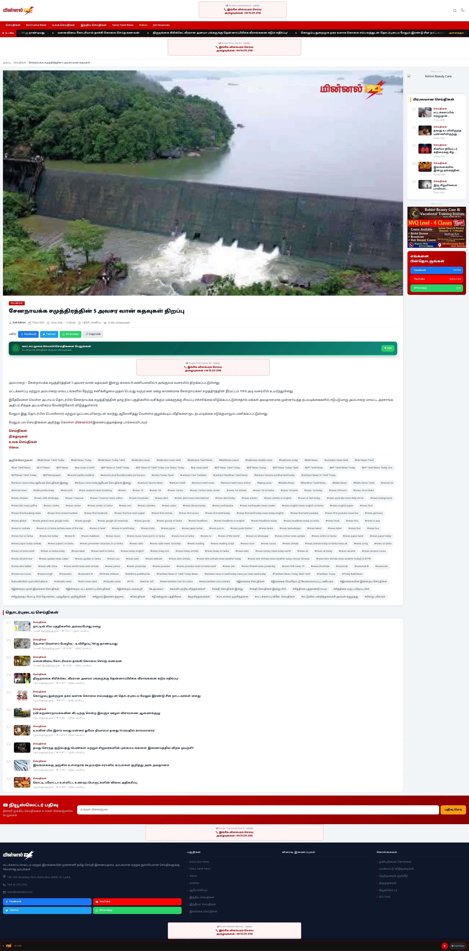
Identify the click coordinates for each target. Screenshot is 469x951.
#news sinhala (290, 543)
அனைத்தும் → (457, 33)
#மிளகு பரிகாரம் (375, 596)
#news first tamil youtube (304, 513)
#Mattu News (339, 483)
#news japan (168, 528)
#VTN (130, 581)
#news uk (302, 551)
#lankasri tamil (177, 483)
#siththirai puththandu (137, 574)
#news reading (195, 543)
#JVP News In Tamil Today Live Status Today (160, 467)
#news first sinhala (162, 513)
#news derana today (194, 505)
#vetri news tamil (87, 581)
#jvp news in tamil (84, 467)
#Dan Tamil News (20, 467)
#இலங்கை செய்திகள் (250, 581)
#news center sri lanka (100, 505)
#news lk (70, 536)
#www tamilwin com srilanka (214, 581)
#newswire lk (85, 574)
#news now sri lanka (182, 536)
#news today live (159, 551)
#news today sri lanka (217, 551)
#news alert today (225, 498)
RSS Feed (384, 897)
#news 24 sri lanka (363, 490)
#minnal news (19, 490)
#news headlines (198, 521)
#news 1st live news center (205, 490)
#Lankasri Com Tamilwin (193, 475)
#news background (381, 498)
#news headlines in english (229, 521)
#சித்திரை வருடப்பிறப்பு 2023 (351, 589)
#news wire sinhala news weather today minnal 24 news (279, 559)
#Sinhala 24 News (109, 574)
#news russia (268, 543)
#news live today (49, 536)
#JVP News (62, 467)
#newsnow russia (21, 574)
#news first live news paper (129, 513)
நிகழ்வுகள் (18, 437)
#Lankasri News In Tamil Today (318, 475)
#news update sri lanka (88, 559)
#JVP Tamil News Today (342, 467)
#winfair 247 (147, 581)
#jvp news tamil (199, 467)
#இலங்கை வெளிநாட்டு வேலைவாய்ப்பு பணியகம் (302, 581)
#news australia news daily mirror (345, 498)
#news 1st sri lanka (263, 490)
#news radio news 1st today (165, 543)
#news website (153, 559)
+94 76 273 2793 (17, 884)
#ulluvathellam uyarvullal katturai (29, 581)
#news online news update (290, 536)
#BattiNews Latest (229, 460)
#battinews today (288, 460)
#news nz (206, 536)
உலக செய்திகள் (63, 25)
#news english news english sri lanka (302, 505)
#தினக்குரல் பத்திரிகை (166, 596)
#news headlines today (264, 521)
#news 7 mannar (74, 498)
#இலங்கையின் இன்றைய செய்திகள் (363, 581)
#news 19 (137, 490)
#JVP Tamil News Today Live (377, 467)
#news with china (47, 566)
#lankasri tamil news (203, 483)
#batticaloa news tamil (169, 460)
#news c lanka (51, 505)
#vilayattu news (112, 581)
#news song (361, 543)
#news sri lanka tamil (22, 551)
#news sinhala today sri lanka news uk (326, 543)
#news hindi (332, 521)
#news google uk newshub (113, 521)
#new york (67, 490)
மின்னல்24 (83, 422)
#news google (83, 521)
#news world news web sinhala (81, 566)
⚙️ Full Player (457, 946)
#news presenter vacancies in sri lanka (101, 543)
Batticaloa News (36, 25)
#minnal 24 (387, 483)
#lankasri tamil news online (236, 483)
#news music (113, 536)
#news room (247, 543)
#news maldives (90, 536)
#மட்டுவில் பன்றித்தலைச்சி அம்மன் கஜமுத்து (329, 596)
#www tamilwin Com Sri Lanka (176, 581)
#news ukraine (347, 551)
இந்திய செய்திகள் (94, 25)
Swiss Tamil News (122, 25)
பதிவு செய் (453, 810)
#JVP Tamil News (314, 467)
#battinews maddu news (258, 460)
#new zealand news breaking (95, 490)
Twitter (51, 334)
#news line (354, 528)
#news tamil (78, 551)
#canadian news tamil (336, 460)
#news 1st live (175, 490)
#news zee (229, 566)
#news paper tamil (353, 536)
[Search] (454, 10)
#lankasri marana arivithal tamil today (274, 475)
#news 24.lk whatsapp (46, 498)
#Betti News (311, 460)
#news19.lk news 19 (293, 566)
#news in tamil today (123, 528)
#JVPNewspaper (52, 475)
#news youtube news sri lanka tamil (196, 566)
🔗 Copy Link (93, 334)
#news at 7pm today (309, 498)
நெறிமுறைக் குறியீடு (393, 876)
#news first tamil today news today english (260, 513)
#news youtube (161, 566)
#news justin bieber (241, 528)
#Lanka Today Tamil (162, 475)
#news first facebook (96, 513)
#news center (73, 505)
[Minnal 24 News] (18, 10)
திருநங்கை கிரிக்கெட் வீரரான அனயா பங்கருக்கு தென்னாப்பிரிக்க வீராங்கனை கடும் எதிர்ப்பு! (142, 33)
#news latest (314, 528)
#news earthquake (222, 505)
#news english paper (341, 505)
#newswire (65, 574)
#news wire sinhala (179, 559)
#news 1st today (313, 490)
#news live (373, 528)
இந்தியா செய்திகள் (202, 904)
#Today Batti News (352, 574)
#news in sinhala (20, 528)
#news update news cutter (54, 559)
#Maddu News (286, 483)
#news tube (242, 551)
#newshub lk (361, 566)
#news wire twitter (21, 566)
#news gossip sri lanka (169, 521)
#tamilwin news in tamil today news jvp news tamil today (235, 574)
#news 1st (155, 490)
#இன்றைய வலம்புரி (130, 589)
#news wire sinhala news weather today (219, 559)
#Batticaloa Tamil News (200, 460)
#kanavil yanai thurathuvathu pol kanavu (123, 475)
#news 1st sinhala (236, 490)
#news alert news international (192, 498)
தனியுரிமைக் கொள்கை (395, 861)
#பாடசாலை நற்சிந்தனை (232, 596)
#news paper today (380, 536)
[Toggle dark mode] (462, 10)
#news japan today (192, 528)
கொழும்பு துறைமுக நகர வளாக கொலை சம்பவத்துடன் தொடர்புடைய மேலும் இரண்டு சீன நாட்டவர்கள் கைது (301, 33)
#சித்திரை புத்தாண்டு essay (310, 589)
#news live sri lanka (22, 536)
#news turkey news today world (273, 551)
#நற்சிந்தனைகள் (199, 596)
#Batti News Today (81, 460)
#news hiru (352, 521)
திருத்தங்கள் (387, 883)
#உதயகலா (156, 589)
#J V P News (43, 467)
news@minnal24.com (19, 892)
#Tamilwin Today (326, 574)
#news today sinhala (187, 551)
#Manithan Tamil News (313, 483)
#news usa (113, 559)
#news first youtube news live (341, 513)
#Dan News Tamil (364, 460)
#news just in (216, 528)
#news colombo (146, 505)
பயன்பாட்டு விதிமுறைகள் (396, 869)
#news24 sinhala (320, 566)
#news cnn (125, 505)
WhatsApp (72, 334)
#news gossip (142, 521)
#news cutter (169, 505)
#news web (132, 559)
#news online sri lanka (324, 536)
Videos (143, 25)
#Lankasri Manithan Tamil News (230, 475)
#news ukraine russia (374, 551)
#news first (366, 505)
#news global (18, 521)
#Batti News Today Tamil (111, 460)
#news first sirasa (189, 513)
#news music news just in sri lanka (146, 536)
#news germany (374, 513)
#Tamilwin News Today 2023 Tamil (291, 574)
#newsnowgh (45, 574)
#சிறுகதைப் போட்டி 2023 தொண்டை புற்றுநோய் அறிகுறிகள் (48, 596)
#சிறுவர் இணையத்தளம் (108, 596)
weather (194, 883)
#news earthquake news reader (257, 505)
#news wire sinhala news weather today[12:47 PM (343, 559)
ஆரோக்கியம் (198, 890)
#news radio (136, 543)
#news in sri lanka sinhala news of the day (59, 528)
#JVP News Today (256, 467)
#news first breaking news (26, 513)
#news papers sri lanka (60, 543)
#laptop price (264, 483)
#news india (147, 528)
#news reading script (222, 543)
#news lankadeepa (290, 528)
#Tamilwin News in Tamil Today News (177, 574)
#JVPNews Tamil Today (23, 475)
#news (122, 490)
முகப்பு (7, 63)
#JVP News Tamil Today (227, 467)
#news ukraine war (21, 559)
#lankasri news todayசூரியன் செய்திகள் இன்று (103, 483)
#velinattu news (63, 581)
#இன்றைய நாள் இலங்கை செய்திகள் (35, 589)
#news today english (132, 551)
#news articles (250, 498)
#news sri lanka (383, 543)
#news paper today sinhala (26, 543)
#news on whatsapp (257, 536)
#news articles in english (277, 498)
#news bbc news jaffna (24, 505)
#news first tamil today (217, 513)
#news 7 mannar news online (106, 498)
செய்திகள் (13, 25)
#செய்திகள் (137, 596)
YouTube (104, 901)
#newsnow (381, 566)
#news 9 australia (138, 498)
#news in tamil (97, 528)
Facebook (30, 334)
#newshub (342, 566)
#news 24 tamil (19, 498)
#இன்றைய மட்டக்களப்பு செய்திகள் (88, 589)
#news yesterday (136, 566)
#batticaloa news (141, 460)
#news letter (335, 528)
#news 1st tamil (289, 490)
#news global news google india (51, 521)
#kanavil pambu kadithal (80, 475)
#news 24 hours (338, 490)
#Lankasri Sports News (150, 483)
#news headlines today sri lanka (301, 521)
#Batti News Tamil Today (50, 460)
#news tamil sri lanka (102, 551)
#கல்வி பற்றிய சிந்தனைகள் (187, 589)
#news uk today (323, 551)
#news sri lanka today (53, 551)
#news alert (161, 498)
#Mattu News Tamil (363, 483)
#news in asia (372, 521)
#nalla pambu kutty (43, 490)
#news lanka (266, 528)
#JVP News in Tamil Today (115, 467)
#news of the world (228, 536)
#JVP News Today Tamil (285, 467)
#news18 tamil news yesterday (258, 566)
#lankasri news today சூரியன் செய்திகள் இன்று (39, 483)
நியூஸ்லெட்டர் (388, 890)
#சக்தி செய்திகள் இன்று (227, 589)
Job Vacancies (161, 25)
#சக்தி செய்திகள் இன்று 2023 (268, 589)
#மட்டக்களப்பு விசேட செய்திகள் (275, 596)
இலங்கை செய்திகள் (203, 911)
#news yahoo (112, 566)
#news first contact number (62, 513)
